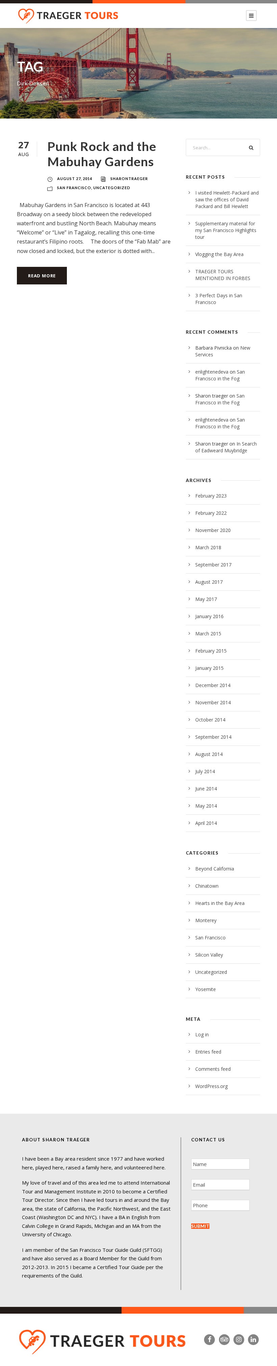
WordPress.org (211, 1086)
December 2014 (212, 685)
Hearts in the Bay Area (220, 903)
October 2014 (210, 719)
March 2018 (208, 547)
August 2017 (209, 582)
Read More (42, 276)
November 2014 (213, 702)
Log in (202, 1034)
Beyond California (214, 868)
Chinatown (207, 886)
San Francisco (74, 187)
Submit (200, 1226)
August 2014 (209, 754)
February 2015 (211, 651)
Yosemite (205, 989)
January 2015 (209, 668)
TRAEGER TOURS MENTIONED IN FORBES (222, 274)
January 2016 (209, 616)
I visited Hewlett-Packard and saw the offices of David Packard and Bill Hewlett (227, 199)
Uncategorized (111, 187)
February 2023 (211, 495)
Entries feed (208, 1051)
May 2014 (206, 806)
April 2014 (206, 823)
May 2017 (206, 599)
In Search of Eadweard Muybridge (226, 447)
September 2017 (213, 564)
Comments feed (213, 1069)
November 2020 (213, 530)
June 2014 (206, 788)
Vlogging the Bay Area (219, 254)
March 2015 (208, 633)
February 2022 (211, 513)
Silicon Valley (209, 955)
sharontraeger (129, 178)
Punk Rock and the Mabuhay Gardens (101, 153)
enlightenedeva (211, 372)
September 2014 (213, 737)
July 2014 (205, 771)
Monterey (206, 920)
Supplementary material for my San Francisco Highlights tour (225, 230)
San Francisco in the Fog (220, 375)
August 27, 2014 (74, 178)
